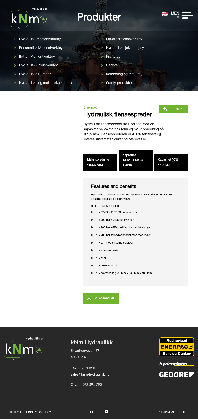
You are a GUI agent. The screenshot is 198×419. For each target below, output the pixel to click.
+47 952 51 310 (83, 368)
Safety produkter (119, 83)
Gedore (112, 65)
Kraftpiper (114, 57)
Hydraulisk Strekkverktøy (38, 65)
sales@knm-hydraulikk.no (90, 374)
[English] (165, 13)
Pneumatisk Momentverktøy (41, 48)
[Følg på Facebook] (99, 411)
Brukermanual (103, 298)
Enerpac (90, 108)
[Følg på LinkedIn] (91, 411)
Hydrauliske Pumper (35, 74)
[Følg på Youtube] (107, 411)
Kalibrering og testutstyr (124, 74)
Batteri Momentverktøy (37, 57)
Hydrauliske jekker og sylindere (130, 48)
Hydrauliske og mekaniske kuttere (45, 83)
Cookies (183, 412)
